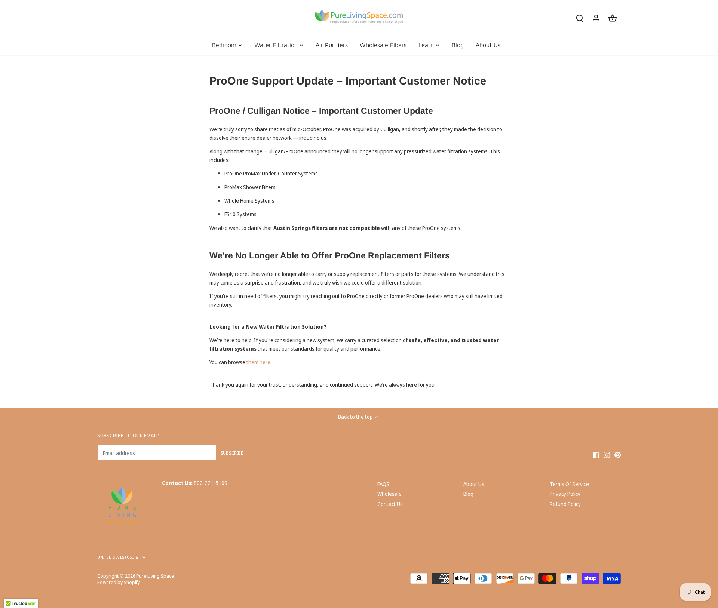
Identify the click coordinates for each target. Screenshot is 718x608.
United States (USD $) (118, 557)
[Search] (579, 17)
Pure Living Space (155, 576)
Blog (468, 493)
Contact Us (390, 503)
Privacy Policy (565, 493)
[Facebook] (596, 454)
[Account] (596, 17)
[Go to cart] (612, 17)
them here (258, 362)
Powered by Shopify (118, 582)
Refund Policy (565, 503)
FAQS (383, 484)
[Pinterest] (617, 454)
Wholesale (389, 493)
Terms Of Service (569, 484)
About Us (473, 484)
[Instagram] (607, 454)
